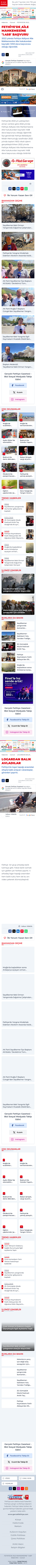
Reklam (18, 1526)
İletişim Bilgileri (18, 1547)
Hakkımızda (18, 1523)
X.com (19, 392)
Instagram (20, 399)
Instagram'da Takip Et (20, 732)
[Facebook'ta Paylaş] (3, 54)
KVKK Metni (18, 1544)
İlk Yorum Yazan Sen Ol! (19, 195)
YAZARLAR (9, 1483)
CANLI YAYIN (26, 1478)
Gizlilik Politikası (18, 1535)
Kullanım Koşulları (18, 1532)
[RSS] (26, 1488)
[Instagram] (18, 1488)
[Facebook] (10, 1488)
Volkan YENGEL (11, 815)
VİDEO (7, 1478)
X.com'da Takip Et (20, 726)
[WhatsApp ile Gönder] (26, 188)
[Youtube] (22, 1488)
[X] (14, 1488)
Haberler (5, 22)
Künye (18, 1520)
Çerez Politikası (18, 1538)
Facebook (19, 385)
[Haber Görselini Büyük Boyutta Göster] (18, 76)
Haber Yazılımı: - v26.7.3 (18, 1562)
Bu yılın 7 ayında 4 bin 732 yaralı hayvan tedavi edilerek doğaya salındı (21, 3)
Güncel (12, 22)
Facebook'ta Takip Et (19, 720)
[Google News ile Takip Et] (30, 89)
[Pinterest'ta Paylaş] (22, 188)
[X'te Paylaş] (7, 54)
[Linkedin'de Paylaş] (18, 188)
